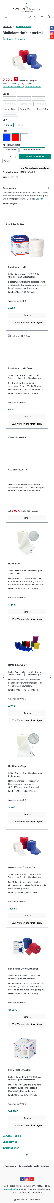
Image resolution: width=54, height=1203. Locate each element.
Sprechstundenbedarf (32, 149)
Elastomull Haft (17, 267)
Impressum (10, 1166)
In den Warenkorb (35, 156)
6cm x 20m (9, 109)
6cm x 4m (25, 99)
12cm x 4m (26, 104)
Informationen (11, 1147)
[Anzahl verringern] (5, 156)
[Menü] (6, 16)
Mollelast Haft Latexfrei (22, 867)
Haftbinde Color (17, 665)
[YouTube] (52, 37)
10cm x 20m (42, 109)
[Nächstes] (51, 676)
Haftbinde (14, 563)
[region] (27, 60)
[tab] (26, 193)
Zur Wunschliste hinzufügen (35, 168)
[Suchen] (29, 16)
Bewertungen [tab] (10, 203)
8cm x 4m (39, 99)
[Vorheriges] (3, 676)
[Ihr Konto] (42, 16)
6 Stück (21, 125)
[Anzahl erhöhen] (15, 156)
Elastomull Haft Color (20, 368)
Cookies (45, 1166)
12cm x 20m (11, 114)
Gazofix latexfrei (18, 469)
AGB (36, 1166)
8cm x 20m (25, 109)
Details (27, 315)
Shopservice (10, 1141)
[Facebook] (52, 28)
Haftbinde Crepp (17, 766)
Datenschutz (25, 1166)
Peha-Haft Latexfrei (19, 1070)
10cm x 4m (10, 104)
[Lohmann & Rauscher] (27, 39)
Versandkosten (11, 1189)
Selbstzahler (10, 149)
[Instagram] (52, 33)
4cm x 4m (10, 99)
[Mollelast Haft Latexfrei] (27, 60)
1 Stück (8, 125)
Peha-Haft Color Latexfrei (23, 968)
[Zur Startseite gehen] (27, 7)
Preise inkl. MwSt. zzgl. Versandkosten (22, 86)
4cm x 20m (41, 104)
